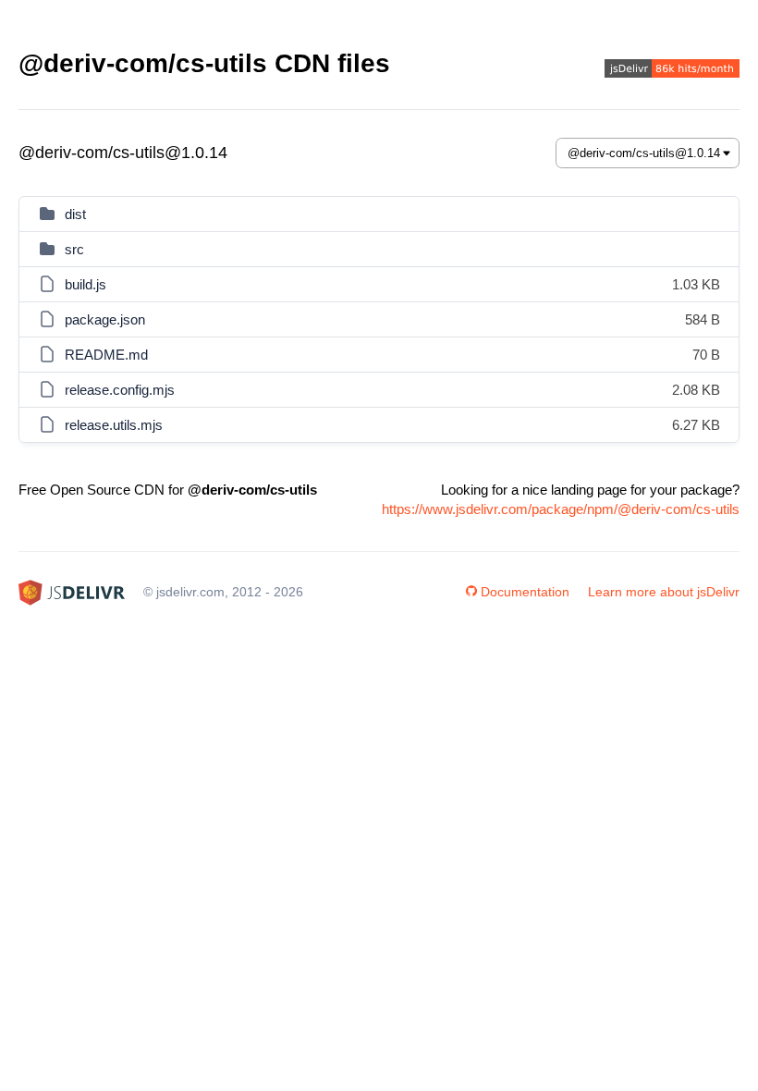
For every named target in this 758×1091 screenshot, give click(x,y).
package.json (105, 319)
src (74, 249)
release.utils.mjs (114, 425)
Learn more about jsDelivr (664, 591)
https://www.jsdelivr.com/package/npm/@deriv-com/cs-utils (561, 509)
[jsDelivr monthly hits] (672, 70)
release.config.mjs (120, 390)
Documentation (525, 591)
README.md (106, 354)
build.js (85, 284)
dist (75, 214)
